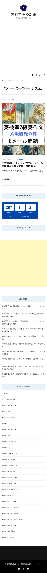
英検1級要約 (6, 411)
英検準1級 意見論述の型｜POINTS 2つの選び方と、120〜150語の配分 (23, 352)
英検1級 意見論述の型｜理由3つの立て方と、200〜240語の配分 (23, 345)
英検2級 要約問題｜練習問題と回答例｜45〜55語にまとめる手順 (23, 375)
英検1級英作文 (7, 405)
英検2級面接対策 (8, 441)
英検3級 (4, 447)
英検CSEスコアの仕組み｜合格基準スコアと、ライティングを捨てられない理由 (23, 322)
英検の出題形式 (7, 471)
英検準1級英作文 (8, 477)
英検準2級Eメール (22, 159)
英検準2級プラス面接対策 (11, 519)
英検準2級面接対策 (8, 531)
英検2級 (4, 423)
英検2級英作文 (7, 429)
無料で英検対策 (23, 14)
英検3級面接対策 (8, 465)
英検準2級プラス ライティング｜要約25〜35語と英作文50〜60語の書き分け (23, 315)
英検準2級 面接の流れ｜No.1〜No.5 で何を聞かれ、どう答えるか (23, 337)
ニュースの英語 (7, 399)
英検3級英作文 (7, 459)
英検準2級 (5, 495)
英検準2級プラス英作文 (10, 507)
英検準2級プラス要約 (9, 513)
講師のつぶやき (7, 537)
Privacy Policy (37, 564)
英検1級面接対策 (8, 417)
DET (3, 393)
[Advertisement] (23, 43)
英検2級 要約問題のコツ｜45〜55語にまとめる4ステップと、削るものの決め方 (23, 368)
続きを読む (6, 179)
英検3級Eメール (7, 453)
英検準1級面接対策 (8, 489)
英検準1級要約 (7, 483)
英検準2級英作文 (8, 525)
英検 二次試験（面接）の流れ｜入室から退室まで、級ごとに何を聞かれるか (23, 330)
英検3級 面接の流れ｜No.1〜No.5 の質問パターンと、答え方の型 (23, 307)
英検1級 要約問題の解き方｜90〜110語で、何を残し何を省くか (23, 360)
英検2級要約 (6, 435)
